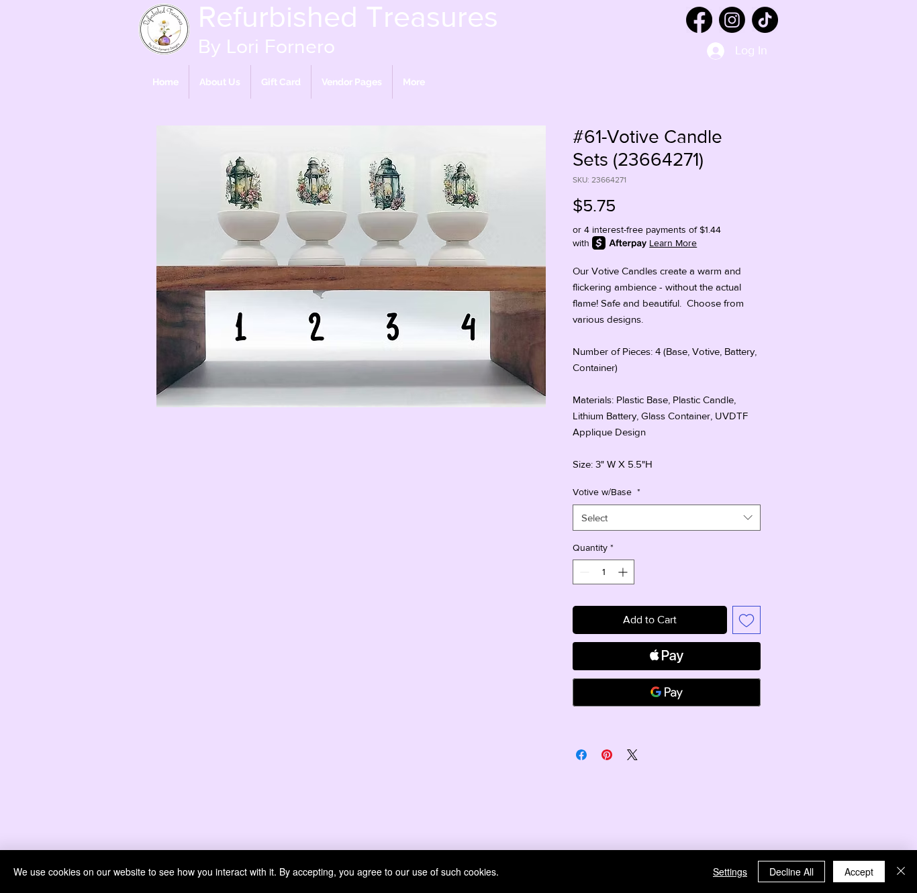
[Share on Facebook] (581, 755)
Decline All (791, 871)
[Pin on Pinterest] (607, 755)
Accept (858, 871)
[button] (351, 82)
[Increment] (624, 572)
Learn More (673, 243)
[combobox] (667, 518)
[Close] (901, 871)
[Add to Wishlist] (746, 620)
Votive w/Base (606, 491)
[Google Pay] (667, 692)
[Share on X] (632, 755)
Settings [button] (730, 871)
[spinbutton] (603, 572)
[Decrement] (583, 572)
